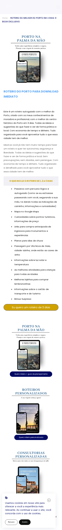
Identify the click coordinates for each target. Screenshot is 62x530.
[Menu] (58, 7)
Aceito (25, 522)
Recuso (11, 522)
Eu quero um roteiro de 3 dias (31, 307)
